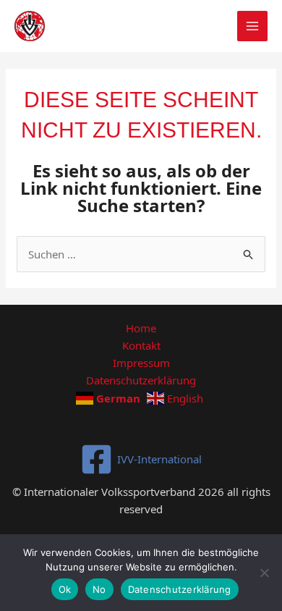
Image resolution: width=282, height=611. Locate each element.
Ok (65, 589)
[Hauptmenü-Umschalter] (252, 26)
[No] (264, 572)
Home (141, 328)
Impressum (141, 362)
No (99, 589)
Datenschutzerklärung (141, 380)
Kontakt (141, 345)
